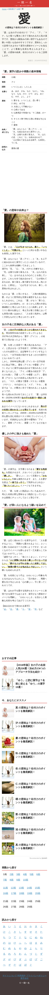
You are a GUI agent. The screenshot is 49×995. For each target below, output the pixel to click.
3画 (18, 874)
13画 (21, 887)
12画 (13, 887)
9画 (18, 879)
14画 (29, 887)
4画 (25, 874)
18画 (21, 893)
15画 (37, 887)
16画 (5, 893)
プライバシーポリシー (36, 975)
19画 (29, 893)
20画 (37, 893)
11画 (5, 887)
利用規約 (21, 975)
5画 (31, 874)
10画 (25, 879)
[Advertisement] (24, 179)
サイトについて (10, 975)
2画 (11, 874)
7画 (5, 879)
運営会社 (24, 978)
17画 (13, 893)
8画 (11, 879)
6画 (38, 874)
